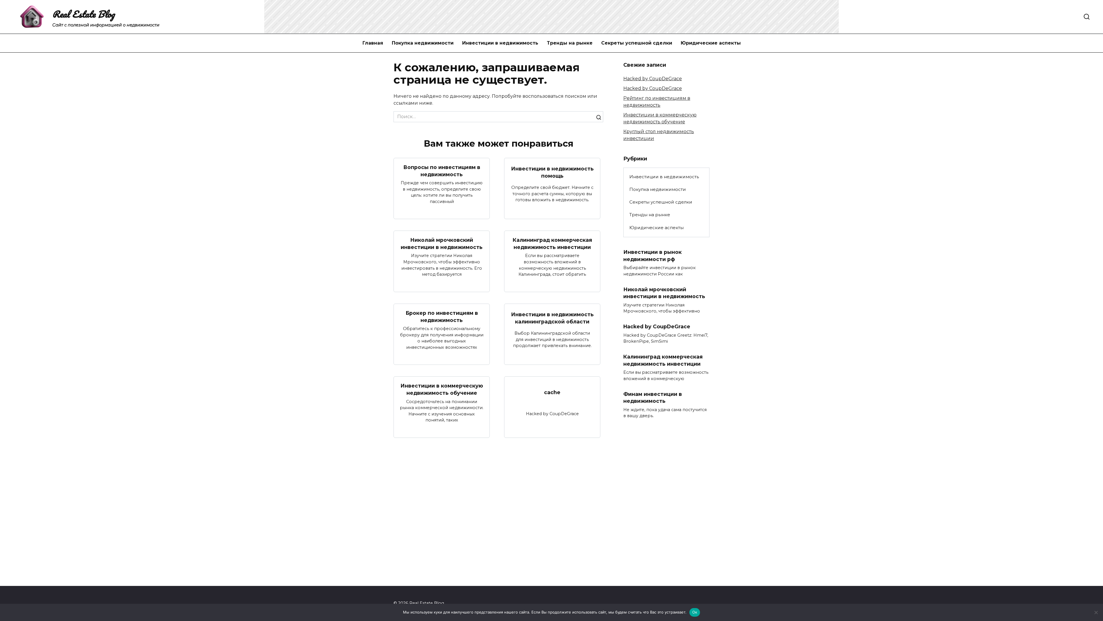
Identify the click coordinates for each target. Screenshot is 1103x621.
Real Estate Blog (83, 14)
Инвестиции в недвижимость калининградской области (552, 318)
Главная (372, 43)
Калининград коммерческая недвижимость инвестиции (552, 243)
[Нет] (1096, 612)
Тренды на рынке (570, 43)
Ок (694, 612)
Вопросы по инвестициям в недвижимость (441, 170)
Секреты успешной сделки (636, 43)
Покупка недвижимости (423, 43)
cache (552, 392)
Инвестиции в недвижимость (500, 43)
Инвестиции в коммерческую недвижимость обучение (441, 389)
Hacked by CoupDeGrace (652, 78)
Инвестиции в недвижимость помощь (552, 172)
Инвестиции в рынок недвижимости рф (652, 255)
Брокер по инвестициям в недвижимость (442, 316)
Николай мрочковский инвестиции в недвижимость (442, 243)
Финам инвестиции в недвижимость (652, 397)
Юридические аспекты (711, 43)
